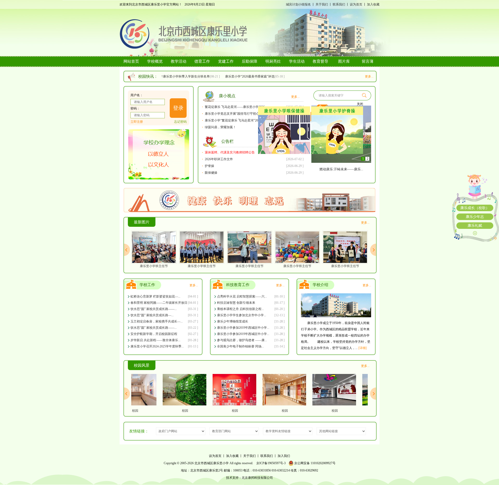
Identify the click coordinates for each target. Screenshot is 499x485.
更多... (369, 76)
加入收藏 (373, 4)
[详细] (362, 348)
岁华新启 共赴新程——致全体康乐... (155, 340)
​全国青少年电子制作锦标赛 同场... (240, 346)
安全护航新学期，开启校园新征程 (153, 334)
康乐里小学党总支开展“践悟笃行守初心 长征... (236, 113)
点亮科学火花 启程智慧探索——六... (242, 296)
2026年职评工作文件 (219, 159)
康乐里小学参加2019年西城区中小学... (243, 327)
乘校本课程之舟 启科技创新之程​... (240, 309)
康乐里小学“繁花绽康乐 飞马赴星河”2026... (234, 120)
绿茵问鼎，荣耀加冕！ (220, 127)
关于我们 (322, 4)
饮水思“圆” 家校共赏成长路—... (152, 315)
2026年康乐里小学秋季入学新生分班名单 (178, 76)
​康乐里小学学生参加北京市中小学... (241, 315)
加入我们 (284, 456)
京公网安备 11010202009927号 (314, 463)
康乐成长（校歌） (474, 208)
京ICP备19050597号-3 (271, 463)
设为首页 (356, 4)
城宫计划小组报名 (298, 4)
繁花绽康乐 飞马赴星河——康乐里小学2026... (236, 107)
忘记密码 (180, 122)
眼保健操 (211, 172)
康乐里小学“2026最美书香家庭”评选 (246, 76)
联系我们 (339, 4)
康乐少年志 (475, 217)
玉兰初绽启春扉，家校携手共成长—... (156, 321)
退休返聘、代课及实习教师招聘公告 (230, 152)
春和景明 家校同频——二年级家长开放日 (158, 303)
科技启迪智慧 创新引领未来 (236, 303)
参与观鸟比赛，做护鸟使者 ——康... (242, 340)
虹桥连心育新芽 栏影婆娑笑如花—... (155, 296)
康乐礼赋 (475, 226)
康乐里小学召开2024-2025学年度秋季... (157, 346)
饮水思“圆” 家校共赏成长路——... (153, 309)
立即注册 (136, 122)
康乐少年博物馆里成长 (232, 321)
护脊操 (209, 166)
